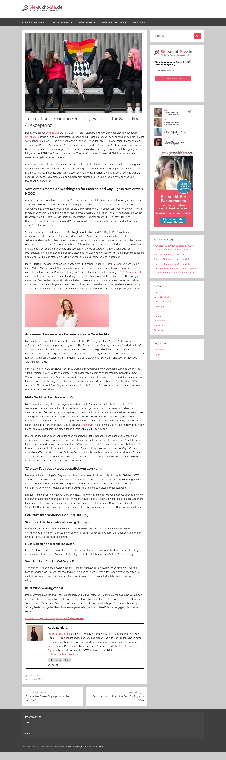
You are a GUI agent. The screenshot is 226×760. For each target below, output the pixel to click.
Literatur (158, 316)
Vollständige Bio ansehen (62, 654)
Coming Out (52, 132)
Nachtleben (160, 320)
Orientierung (32, 137)
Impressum (159, 354)
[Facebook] (49, 665)
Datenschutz (160, 349)
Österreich (86, 747)
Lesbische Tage (36, 679)
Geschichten (138, 22)
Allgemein (33, 676)
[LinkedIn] (57, 665)
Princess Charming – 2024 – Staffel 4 (172, 264)
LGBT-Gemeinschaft (129, 272)
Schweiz (100, 747)
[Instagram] (53, 665)
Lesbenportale (85, 22)
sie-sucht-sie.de (61, 633)
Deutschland (74, 747)
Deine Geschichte (163, 297)
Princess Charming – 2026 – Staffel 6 (172, 254)
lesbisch (85, 424)
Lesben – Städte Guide (112, 22)
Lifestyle (158, 311)
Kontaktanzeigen (60, 22)
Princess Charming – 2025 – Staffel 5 (172, 259)
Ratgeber (158, 325)
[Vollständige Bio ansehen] (77, 654)
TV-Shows (159, 330)
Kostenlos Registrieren (33, 22)
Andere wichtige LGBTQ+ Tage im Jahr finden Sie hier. (54, 618)
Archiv (28, 733)
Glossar (29, 722)
